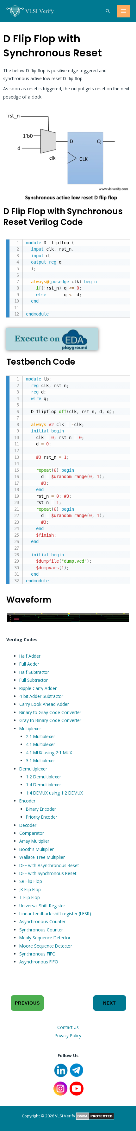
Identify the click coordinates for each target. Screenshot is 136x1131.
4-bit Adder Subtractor (41, 696)
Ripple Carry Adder (38, 688)
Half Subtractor (34, 672)
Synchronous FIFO (37, 954)
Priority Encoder (41, 817)
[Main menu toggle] (123, 11)
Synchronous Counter (41, 930)
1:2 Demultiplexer (43, 777)
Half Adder (29, 656)
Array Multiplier (34, 841)
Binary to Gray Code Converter (50, 712)
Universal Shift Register (42, 906)
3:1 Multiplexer (40, 760)
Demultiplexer (33, 769)
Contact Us (68, 1027)
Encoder (27, 801)
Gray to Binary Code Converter (50, 720)
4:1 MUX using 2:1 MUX (49, 753)
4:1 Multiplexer (40, 744)
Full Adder (29, 664)
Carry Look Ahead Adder (44, 704)
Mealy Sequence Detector (45, 938)
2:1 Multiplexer (40, 736)
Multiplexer (30, 728)
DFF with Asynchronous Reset (49, 865)
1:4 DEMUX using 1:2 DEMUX (54, 793)
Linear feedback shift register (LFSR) (55, 914)
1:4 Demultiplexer (43, 785)
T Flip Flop (29, 897)
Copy (121, 245)
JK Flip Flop (30, 889)
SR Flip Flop (30, 881)
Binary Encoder (41, 809)
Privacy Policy (68, 1035)
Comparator (31, 833)
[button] (108, 11)
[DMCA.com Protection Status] (95, 1116)
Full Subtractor (33, 680)
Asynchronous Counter (42, 921)
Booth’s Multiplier (36, 849)
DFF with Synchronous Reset (47, 873)
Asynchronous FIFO (38, 962)
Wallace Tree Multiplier (42, 857)
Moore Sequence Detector (45, 946)
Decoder (27, 825)
